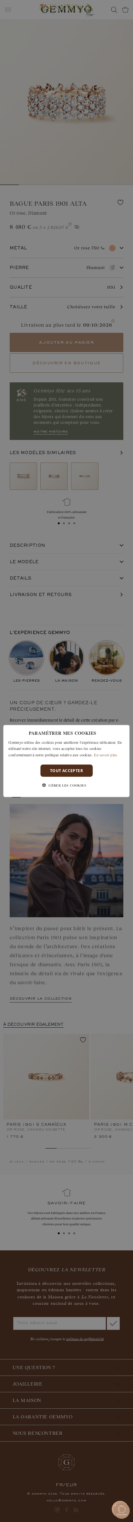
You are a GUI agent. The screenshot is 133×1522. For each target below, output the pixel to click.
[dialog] (66, 761)
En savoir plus (105, 754)
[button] (66, 785)
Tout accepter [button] (66, 770)
